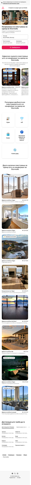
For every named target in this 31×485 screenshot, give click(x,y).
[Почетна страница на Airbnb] (3, 7)
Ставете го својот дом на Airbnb (18, 8)
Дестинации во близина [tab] (8, 427)
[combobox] (15, 37)
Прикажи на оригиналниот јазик (11, 3)
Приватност (12, 477)
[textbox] (8, 43)
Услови (18, 477)
